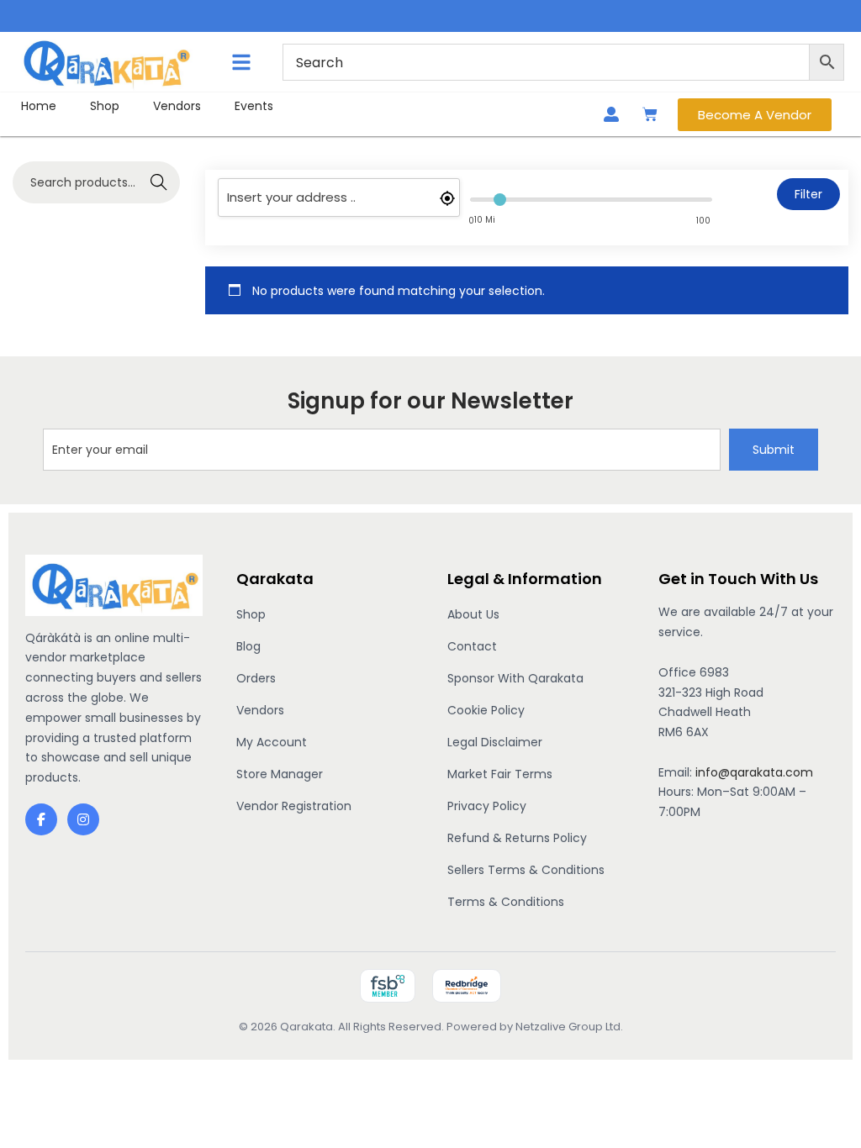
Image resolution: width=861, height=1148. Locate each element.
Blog (248, 646)
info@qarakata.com (754, 772)
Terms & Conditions (505, 901)
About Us (473, 614)
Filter (808, 194)
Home (38, 105)
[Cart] (650, 114)
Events (254, 105)
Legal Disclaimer (494, 742)
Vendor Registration (293, 806)
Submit (774, 449)
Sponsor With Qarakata (515, 678)
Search (158, 182)
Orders (256, 678)
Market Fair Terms (499, 774)
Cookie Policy (486, 710)
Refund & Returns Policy (517, 837)
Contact (472, 646)
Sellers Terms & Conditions (526, 869)
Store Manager (279, 774)
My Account (271, 742)
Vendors (177, 105)
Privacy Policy (486, 806)
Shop (104, 105)
